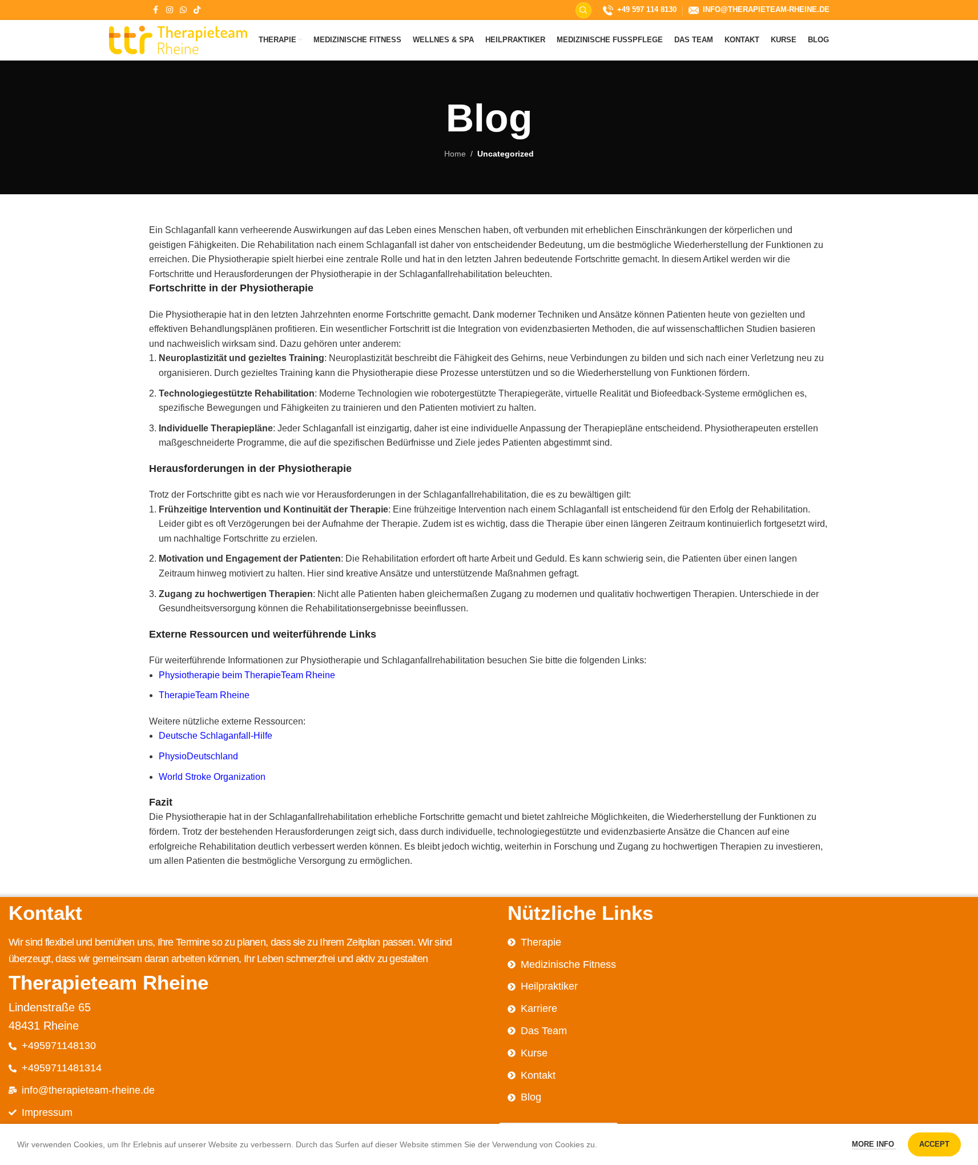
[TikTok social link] (197, 10)
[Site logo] (178, 39)
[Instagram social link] (169, 10)
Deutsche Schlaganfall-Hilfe (215, 735)
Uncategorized (505, 153)
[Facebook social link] (156, 10)
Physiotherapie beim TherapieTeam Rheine (247, 675)
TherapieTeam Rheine (204, 695)
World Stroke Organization (212, 777)
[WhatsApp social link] (183, 10)
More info (874, 1144)
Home (455, 153)
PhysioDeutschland (198, 756)
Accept (934, 1144)
